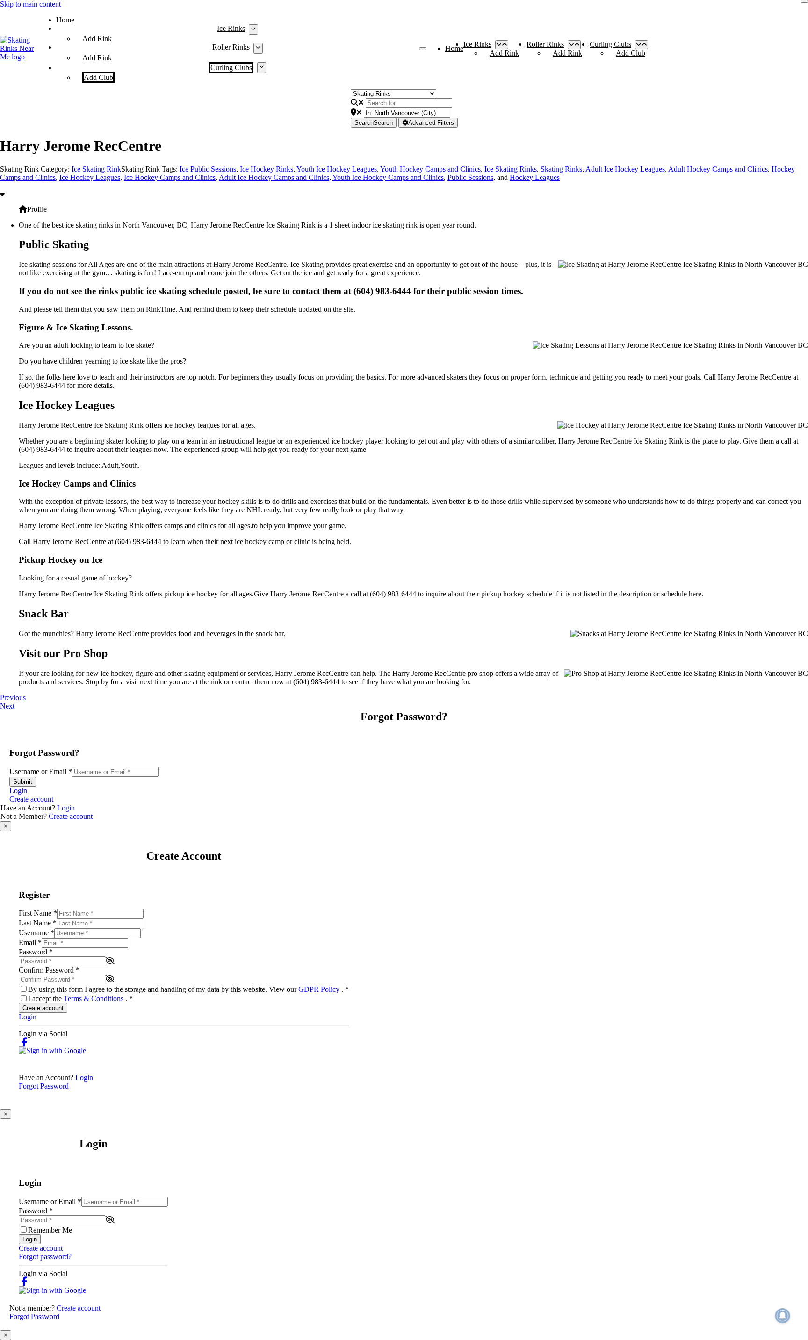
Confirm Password (49, 970)
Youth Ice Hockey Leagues (336, 169)
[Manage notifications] (782, 1315)
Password (36, 952)
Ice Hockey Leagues (89, 177)
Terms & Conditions (94, 999)
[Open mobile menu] (422, 48)
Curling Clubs (231, 68)
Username (36, 933)
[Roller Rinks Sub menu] (257, 48)
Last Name (38, 923)
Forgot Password (44, 1086)
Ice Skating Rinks (510, 169)
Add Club (98, 77)
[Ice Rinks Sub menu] (253, 29)
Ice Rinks (231, 28)
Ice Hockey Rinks (266, 169)
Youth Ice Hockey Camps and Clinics (388, 177)
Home (65, 20)
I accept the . (80, 999)
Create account (31, 799)
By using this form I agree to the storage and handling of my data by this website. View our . (188, 989)
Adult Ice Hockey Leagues (625, 169)
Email (30, 942)
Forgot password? (45, 1257)
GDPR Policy (319, 989)
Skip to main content (30, 4)
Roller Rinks (231, 47)
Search (373, 122)
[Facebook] (24, 1042)
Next (7, 706)
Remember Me (50, 1230)
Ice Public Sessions (208, 169)
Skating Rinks (561, 169)
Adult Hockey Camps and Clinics (718, 169)
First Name (38, 913)
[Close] (804, 1)
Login (18, 791)
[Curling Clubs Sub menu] (261, 67)
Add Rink (97, 39)
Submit (22, 781)
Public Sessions (470, 177)
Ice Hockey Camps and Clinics (170, 177)
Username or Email (40, 771)
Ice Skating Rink (96, 169)
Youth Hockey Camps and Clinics (430, 169)
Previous (13, 698)
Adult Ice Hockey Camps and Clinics (274, 177)
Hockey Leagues (535, 177)
